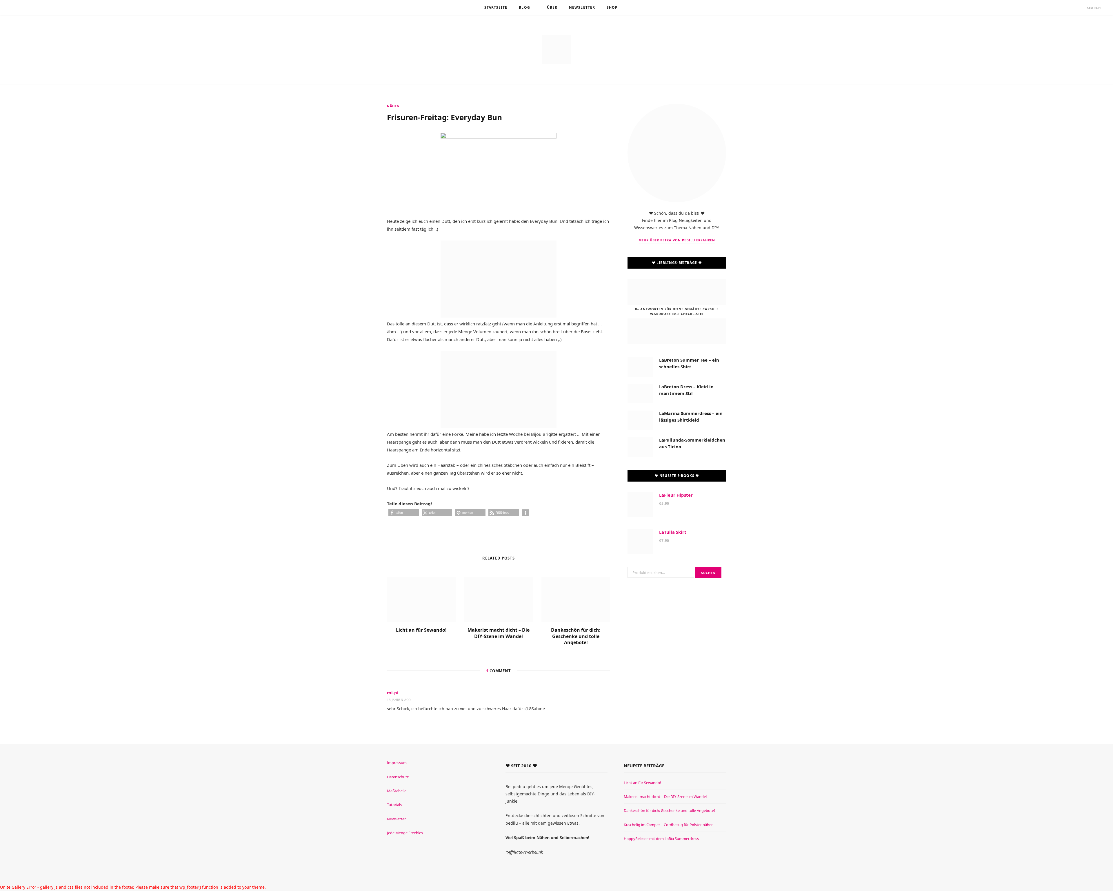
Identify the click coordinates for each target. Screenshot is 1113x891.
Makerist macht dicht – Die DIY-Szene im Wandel (499, 633)
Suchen (708, 573)
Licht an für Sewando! (421, 630)
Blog (524, 7)
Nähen (393, 106)
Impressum (397, 762)
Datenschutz (398, 776)
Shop (612, 7)
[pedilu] (556, 49)
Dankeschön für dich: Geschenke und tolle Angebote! (576, 636)
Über (552, 7)
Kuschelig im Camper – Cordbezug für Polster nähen (669, 824)
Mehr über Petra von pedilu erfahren (677, 240)
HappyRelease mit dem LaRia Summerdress (661, 838)
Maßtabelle (396, 790)
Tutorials (394, 804)
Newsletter (582, 7)
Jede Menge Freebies (405, 832)
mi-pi (393, 692)
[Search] (1081, 8)
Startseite (496, 7)
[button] (403, 512)
